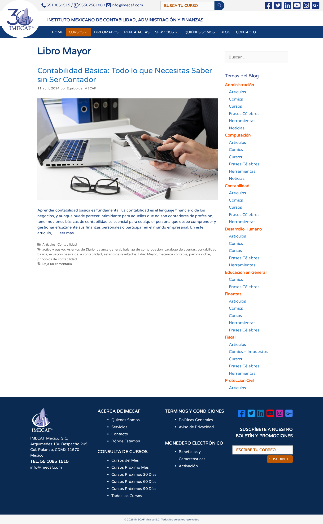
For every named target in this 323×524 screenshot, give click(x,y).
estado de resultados (120, 254)
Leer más (65, 233)
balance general (108, 249)
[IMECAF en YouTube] (297, 6)
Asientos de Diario (81, 249)
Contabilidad (67, 245)
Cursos (235, 106)
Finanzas (233, 293)
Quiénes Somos (125, 420)
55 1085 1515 (54, 461)
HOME (57, 32)
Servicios (119, 427)
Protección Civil (239, 380)
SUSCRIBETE (280, 459)
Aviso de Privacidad (196, 427)
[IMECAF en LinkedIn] (287, 6)
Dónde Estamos (125, 441)
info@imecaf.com (127, 5)
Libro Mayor (147, 254)
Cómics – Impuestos (248, 351)
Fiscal (230, 337)
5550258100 (91, 5)
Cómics (236, 99)
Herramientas (242, 120)
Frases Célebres (244, 113)
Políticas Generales (196, 420)
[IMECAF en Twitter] (278, 6)
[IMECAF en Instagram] (306, 6)
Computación (238, 135)
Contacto (119, 434)
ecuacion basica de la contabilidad (75, 254)
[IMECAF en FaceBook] (268, 6)
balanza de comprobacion (143, 249)
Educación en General (245, 272)
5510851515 (58, 5)
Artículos (49, 245)
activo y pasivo (53, 249)
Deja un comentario (57, 264)
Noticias (236, 128)
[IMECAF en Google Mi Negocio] (315, 6)
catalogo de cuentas (180, 249)
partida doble (199, 254)
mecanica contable (173, 254)
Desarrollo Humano (243, 229)
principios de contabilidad (57, 259)
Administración (239, 84)
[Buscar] (219, 5)
